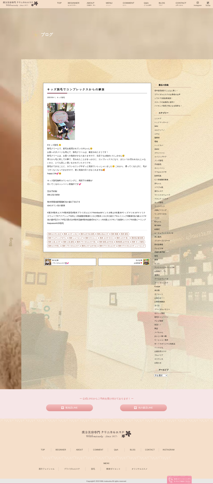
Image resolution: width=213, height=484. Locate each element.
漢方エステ (158, 191)
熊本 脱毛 (124, 234)
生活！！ (157, 325)
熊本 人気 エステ (54, 242)
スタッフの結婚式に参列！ (164, 102)
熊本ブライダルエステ (107, 246)
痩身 (156, 260)
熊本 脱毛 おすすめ (106, 242)
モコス (157, 264)
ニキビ (157, 134)
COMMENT (128, 4)
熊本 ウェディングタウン (57, 238)
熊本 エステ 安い (123, 238)
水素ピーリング (160, 210)
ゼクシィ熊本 (159, 313)
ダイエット (158, 294)
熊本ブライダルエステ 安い (87, 242)
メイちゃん (158, 332)
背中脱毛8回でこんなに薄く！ (166, 91)
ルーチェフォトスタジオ (163, 233)
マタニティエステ (161, 199)
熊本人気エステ (102, 234)
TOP (59, 3)
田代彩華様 (158, 245)
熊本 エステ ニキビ (71, 234)
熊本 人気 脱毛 (68, 242)
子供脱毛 (157, 164)
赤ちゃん (157, 183)
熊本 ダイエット (91, 238)
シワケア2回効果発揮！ (163, 98)
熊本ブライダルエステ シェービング (131, 246)
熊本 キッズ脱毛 (138, 242)
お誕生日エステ (160, 351)
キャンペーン (159, 168)
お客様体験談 (159, 302)
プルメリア (158, 355)
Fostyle (157, 286)
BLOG (162, 4)
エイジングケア (160, 157)
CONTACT (181, 4)
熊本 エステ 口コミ (107, 238)
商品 (156, 328)
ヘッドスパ (158, 145)
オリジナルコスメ (139, 469)
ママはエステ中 (160, 172)
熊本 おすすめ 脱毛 (87, 234)
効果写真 (157, 176)
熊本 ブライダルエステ (70, 246)
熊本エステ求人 (54, 246)
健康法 (157, 275)
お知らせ (157, 363)
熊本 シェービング (76, 238)
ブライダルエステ (161, 283)
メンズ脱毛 (158, 160)
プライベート (159, 153)
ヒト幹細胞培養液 (161, 180)
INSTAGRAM (168, 450)
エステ (157, 218)
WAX (156, 126)
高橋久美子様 (159, 252)
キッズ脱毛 (61, 97)
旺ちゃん (157, 222)
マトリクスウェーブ (162, 195)
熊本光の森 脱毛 (137, 238)
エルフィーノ (159, 130)
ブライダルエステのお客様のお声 (167, 94)
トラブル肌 (158, 187)
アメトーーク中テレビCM (164, 267)
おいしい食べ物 (160, 336)
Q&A (147, 4)
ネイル (157, 305)
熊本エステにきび (54, 234)
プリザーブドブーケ (162, 241)
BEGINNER (73, 4)
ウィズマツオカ (160, 214)
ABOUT (91, 4)
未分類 (157, 290)
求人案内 (157, 237)
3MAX (156, 149)
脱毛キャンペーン (161, 317)
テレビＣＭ (158, 248)
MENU (109, 4)
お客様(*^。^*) (160, 271)
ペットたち (158, 348)
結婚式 (157, 229)
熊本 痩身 (114, 234)
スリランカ (158, 359)
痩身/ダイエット (113, 469)
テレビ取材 (158, 321)
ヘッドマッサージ (161, 122)
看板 (156, 141)
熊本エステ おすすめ (89, 246)
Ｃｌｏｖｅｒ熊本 (161, 340)
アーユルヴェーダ (161, 279)
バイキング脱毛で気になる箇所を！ (168, 106)
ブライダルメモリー (162, 309)
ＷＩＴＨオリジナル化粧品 (164, 344)
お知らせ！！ (159, 298)
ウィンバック (159, 206)
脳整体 (157, 138)
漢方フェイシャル (46, 469)
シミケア (157, 118)
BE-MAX (157, 225)
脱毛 (156, 256)
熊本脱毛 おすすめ (122, 242)
